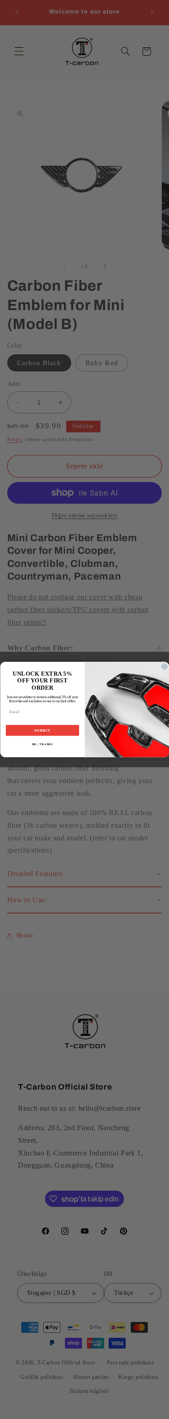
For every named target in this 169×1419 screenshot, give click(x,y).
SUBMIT (42, 730)
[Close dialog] (164, 666)
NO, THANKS (42, 744)
